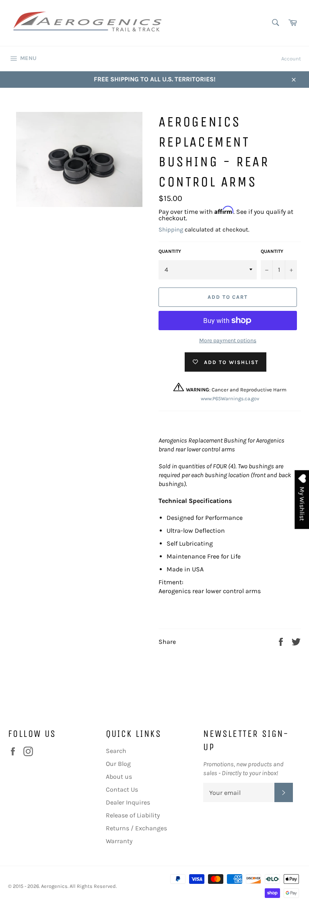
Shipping (171, 229)
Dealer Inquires (128, 802)
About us (119, 776)
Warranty (119, 841)
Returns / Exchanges (136, 828)
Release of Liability (133, 815)
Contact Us (122, 789)
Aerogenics (54, 886)
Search (116, 751)
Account (291, 59)
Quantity (170, 251)
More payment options (227, 340)
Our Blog (118, 763)
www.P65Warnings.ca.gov (230, 398)
